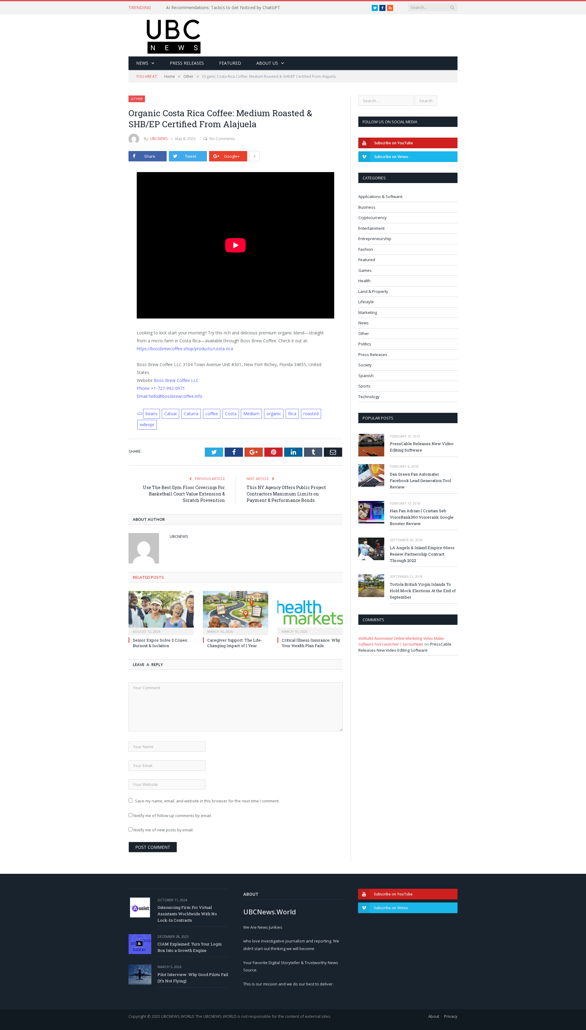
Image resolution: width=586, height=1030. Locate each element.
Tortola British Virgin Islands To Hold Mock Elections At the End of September (423, 591)
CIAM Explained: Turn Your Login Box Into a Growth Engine (189, 947)
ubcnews (159, 138)
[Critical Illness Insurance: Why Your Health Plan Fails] (310, 612)
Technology (369, 396)
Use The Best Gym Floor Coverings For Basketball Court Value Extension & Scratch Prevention (184, 493)
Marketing (367, 312)
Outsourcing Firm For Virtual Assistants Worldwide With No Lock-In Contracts (187, 914)
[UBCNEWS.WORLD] (174, 34)
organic (273, 413)
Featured (230, 63)
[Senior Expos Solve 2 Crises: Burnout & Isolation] (161, 612)
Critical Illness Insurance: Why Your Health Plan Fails (311, 642)
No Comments (222, 138)
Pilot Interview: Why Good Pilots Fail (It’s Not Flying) (192, 978)
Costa (231, 413)
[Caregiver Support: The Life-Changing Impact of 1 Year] (235, 612)
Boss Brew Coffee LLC (176, 380)
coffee (211, 413)
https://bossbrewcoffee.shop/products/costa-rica (185, 348)
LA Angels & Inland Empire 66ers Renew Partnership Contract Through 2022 (422, 554)
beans (151, 413)
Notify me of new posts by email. (163, 830)
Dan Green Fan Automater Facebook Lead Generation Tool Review (420, 480)
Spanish (366, 375)
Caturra (191, 413)
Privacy (451, 1016)
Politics (364, 344)
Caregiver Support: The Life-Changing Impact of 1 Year (234, 642)
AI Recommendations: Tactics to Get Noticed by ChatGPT (223, 7)
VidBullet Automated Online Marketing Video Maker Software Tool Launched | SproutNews (401, 641)
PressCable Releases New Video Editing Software (422, 447)
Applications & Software (380, 196)
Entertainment (371, 228)
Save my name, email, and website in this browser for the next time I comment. (207, 801)
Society (365, 365)
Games (365, 270)
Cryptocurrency (372, 217)
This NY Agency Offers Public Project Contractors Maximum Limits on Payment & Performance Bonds (286, 493)
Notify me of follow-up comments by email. (172, 815)
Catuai (170, 413)
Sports (364, 386)
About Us (267, 63)
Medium (251, 413)
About (433, 1016)
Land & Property (373, 291)
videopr (147, 424)
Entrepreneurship (374, 238)
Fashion (365, 249)
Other (137, 98)
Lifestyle (366, 301)
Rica (292, 413)
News (142, 63)
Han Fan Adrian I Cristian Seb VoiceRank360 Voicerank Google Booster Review (422, 517)
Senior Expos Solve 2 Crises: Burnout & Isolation (160, 642)
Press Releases (187, 63)
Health (364, 280)
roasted (311, 413)
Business (366, 207)
